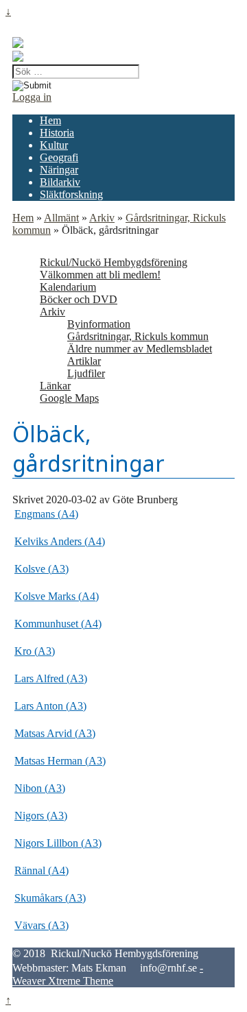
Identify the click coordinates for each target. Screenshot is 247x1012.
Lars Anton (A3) (50, 706)
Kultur (54, 145)
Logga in (31, 97)
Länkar (55, 385)
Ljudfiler (86, 373)
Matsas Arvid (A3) (54, 733)
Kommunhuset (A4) (58, 623)
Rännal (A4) (41, 870)
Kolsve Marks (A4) (56, 596)
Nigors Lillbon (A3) (58, 843)
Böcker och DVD (78, 299)
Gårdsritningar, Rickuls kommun (138, 336)
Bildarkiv (60, 182)
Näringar (59, 170)
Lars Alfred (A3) (50, 678)
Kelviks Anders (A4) (59, 541)
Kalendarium (68, 287)
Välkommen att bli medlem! (100, 274)
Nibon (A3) (39, 788)
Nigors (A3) (40, 815)
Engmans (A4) (46, 514)
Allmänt (61, 218)
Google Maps (69, 398)
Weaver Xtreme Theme (62, 981)
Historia (57, 132)
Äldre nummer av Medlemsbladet (139, 348)
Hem (50, 120)
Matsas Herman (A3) (60, 761)
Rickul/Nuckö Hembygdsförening (113, 262)
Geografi (59, 157)
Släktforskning (71, 194)
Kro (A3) (34, 651)
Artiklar (84, 361)
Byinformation (98, 324)
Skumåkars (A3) (50, 898)
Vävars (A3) (41, 925)
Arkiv (102, 218)
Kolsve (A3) (41, 569)
